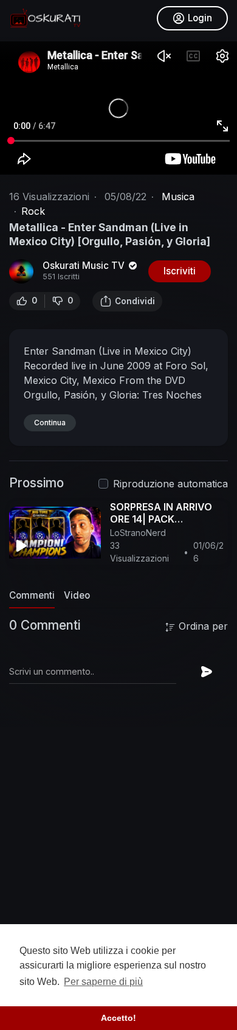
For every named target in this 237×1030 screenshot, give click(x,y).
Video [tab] (77, 595)
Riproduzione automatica (170, 484)
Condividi (135, 301)
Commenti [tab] (32, 595)
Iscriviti (179, 271)
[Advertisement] (118, 874)
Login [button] (200, 18)
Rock (33, 211)
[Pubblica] (206, 671)
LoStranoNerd (138, 532)
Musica (178, 196)
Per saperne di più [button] (103, 981)
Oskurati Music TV (85, 265)
